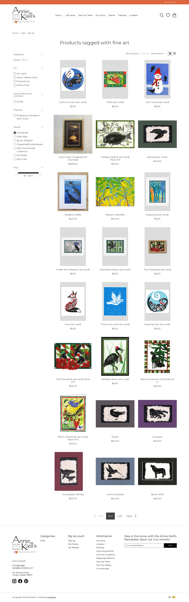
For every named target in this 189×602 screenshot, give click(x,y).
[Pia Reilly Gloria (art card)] (115, 79)
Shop (17, 59)
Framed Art (23, 81)
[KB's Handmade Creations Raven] (115, 413)
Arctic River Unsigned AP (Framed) (73, 158)
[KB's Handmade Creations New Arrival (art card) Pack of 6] (157, 356)
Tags (23, 33)
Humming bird (115, 494)
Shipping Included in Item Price (28, 117)
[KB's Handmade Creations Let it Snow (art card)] (157, 79)
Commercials (102, 568)
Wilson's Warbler (115, 214)
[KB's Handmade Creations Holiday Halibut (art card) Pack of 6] (115, 134)
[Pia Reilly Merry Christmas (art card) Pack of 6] (73, 413)
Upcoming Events (105, 551)
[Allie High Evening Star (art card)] (157, 301)
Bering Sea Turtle (157, 157)
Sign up (71, 541)
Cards (20, 101)
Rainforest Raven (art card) (115, 269)
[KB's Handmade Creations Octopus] (157, 413)
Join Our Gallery (103, 565)
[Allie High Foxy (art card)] (73, 301)
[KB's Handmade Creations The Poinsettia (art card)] (157, 246)
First (110, 516)
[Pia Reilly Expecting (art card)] (157, 191)
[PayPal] (173, 597)
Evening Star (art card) (157, 324)
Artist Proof (23, 85)
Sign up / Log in (170, 2)
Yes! (170, 545)
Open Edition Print (27, 77)
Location (133, 15)
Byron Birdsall (25, 140)
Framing (122, 15)
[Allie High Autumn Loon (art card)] (73, 79)
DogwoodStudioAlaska (30, 144)
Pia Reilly (22, 155)
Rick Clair (22, 159)
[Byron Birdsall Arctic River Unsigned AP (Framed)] (73, 134)
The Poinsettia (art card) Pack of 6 (73, 380)
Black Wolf (157, 494)
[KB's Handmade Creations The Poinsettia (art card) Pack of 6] (73, 356)
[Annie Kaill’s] (23, 15)
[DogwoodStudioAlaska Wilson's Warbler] (115, 191)
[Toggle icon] (161, 15)
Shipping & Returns (105, 558)
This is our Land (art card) (115, 324)
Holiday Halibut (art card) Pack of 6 (115, 158)
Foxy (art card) (73, 324)
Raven (115, 436)
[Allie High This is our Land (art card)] (115, 301)
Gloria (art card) (115, 102)
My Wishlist (73, 547)
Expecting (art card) (157, 214)
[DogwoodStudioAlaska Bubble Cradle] (73, 191)
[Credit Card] (169, 597)
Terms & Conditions (105, 555)
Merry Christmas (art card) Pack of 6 (73, 438)
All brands (22, 132)
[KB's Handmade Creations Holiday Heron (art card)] (115, 356)
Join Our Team (85, 15)
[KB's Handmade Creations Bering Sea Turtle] (157, 134)
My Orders (73, 544)
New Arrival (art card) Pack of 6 (157, 380)
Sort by (145, 53)
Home (15, 33)
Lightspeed (51, 597)
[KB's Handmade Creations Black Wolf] (157, 471)
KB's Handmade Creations (26, 150)
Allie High (22, 136)
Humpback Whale (73, 494)
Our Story (100, 15)
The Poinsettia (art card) (157, 269)
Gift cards (70, 15)
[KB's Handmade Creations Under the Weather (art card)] (73, 246)
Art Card (21, 73)
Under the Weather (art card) (73, 269)
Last (119, 516)
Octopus (157, 436)
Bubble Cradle (73, 214)
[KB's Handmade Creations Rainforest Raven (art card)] (115, 246)
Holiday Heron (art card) (115, 379)
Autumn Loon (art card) (73, 102)
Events (112, 15)
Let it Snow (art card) (157, 102)
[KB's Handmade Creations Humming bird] (115, 471)
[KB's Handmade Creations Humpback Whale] (73, 471)
